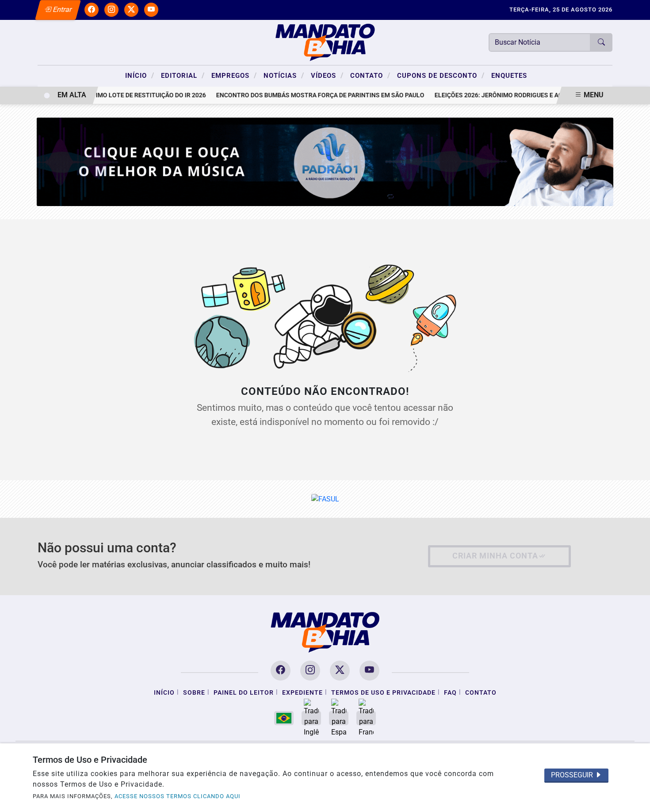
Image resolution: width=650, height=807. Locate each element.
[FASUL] (325, 498)
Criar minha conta (495, 555)
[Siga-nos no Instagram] (310, 671)
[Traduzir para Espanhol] (338, 718)
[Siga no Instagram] (111, 10)
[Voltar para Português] (284, 718)
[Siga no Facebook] (91, 10)
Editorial (183, 75)
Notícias (284, 75)
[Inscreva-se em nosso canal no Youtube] (369, 671)
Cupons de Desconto (441, 75)
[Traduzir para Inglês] (311, 718)
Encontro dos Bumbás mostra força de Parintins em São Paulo (310, 95)
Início (139, 75)
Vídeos (327, 75)
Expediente (302, 692)
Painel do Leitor (244, 692)
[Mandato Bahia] (325, 42)
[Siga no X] (131, 10)
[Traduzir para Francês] (366, 718)
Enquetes (509, 76)
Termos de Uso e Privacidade (383, 692)
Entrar (61, 9)
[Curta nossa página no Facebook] (281, 671)
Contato (370, 75)
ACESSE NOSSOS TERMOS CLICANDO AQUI (178, 796)
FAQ (450, 692)
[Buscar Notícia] (601, 42)
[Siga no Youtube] (151, 10)
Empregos (234, 75)
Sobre (194, 692)
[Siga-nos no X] (340, 671)
